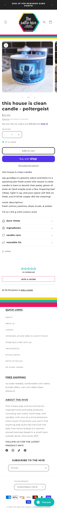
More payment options (28, 165)
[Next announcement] (52, 5)
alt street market (14, 367)
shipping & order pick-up (18, 342)
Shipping (5, 119)
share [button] (8, 251)
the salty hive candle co (23, 507)
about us (10, 323)
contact (10, 329)
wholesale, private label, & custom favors (27, 336)
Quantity (6, 129)
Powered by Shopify (41, 507)
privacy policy (13, 354)
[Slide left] (22, 97)
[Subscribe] (46, 468)
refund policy (12, 348)
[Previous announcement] (5, 5)
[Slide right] (35, 97)
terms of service (14, 361)
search (9, 317)
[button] (5, 22)
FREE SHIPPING (16, 377)
